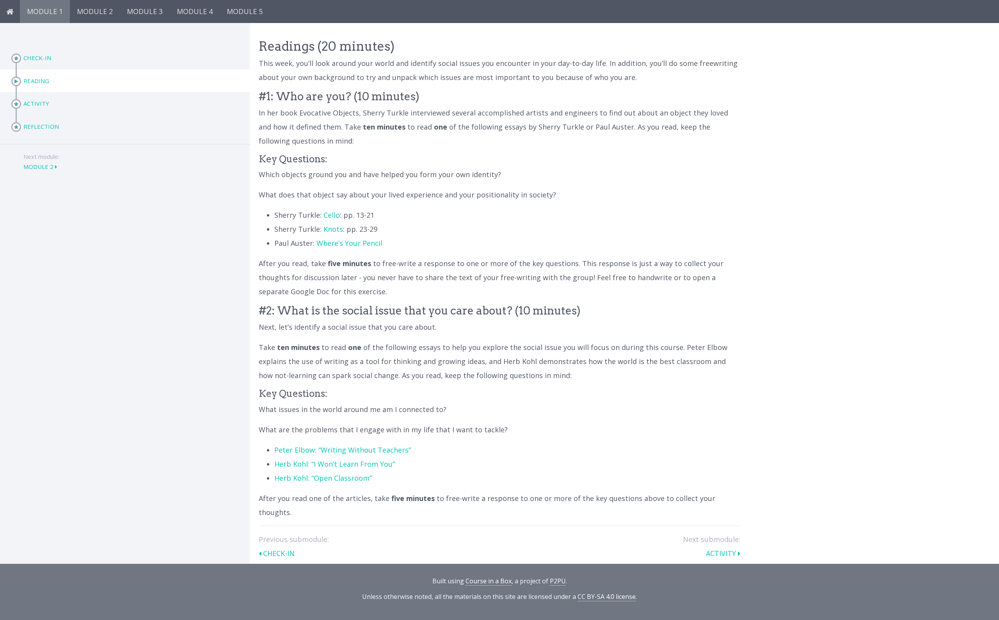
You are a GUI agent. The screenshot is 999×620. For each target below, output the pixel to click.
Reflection (41, 126)
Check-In (37, 58)
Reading (36, 81)
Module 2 (95, 11)
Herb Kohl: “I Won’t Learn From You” (334, 464)
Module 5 (245, 11)
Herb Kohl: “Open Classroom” (323, 478)
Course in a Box (489, 581)
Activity (36, 103)
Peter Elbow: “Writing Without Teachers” (342, 450)
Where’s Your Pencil (349, 243)
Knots (333, 229)
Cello (332, 215)
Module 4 (195, 11)
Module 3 (145, 11)
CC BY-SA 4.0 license (607, 596)
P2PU (558, 581)
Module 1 (45, 11)
